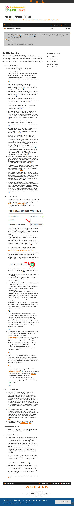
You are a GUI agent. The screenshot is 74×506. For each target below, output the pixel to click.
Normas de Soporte (52, 59)
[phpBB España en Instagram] (31, 487)
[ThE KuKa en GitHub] (46, 487)
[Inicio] (15, 9)
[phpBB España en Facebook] (35, 487)
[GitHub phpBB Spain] (27, 487)
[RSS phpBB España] (42, 487)
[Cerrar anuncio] (70, 33)
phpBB (32, 493)
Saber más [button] (29, 503)
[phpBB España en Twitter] (39, 487)
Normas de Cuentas (52, 67)
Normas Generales (52, 56)
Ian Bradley (40, 491)
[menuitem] (31, 1)
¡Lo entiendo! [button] (63, 502)
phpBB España (44, 495)
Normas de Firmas (52, 61)
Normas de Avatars (52, 64)
